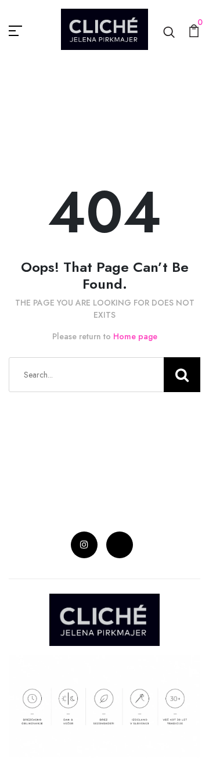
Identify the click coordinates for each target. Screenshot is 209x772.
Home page (135, 336)
